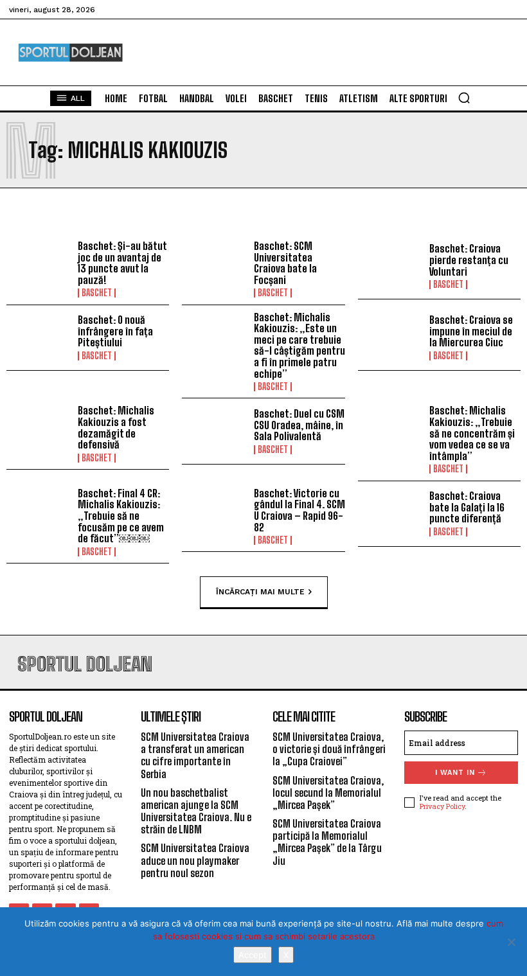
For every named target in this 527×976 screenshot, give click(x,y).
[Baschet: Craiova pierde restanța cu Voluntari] (390, 266)
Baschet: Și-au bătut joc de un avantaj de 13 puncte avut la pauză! (122, 263)
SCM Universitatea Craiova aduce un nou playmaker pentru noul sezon (195, 860)
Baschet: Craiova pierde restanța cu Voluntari (468, 259)
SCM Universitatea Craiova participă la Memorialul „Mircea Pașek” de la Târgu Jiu (327, 842)
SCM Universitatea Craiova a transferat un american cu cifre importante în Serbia (195, 755)
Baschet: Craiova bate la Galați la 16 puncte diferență (467, 507)
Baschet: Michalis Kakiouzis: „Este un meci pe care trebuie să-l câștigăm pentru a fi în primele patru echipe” (299, 345)
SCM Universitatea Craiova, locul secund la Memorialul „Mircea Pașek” (328, 792)
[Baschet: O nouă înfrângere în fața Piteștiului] (38, 338)
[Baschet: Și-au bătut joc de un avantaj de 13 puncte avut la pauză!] (38, 266)
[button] (464, 98)
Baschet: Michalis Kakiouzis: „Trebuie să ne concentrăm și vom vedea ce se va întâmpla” (472, 432)
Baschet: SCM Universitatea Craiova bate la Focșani (285, 263)
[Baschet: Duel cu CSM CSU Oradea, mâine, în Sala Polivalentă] (214, 431)
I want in (455, 772)
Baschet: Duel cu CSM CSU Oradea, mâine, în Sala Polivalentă (299, 424)
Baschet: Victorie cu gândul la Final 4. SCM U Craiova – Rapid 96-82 (299, 510)
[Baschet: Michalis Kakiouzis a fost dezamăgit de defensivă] (38, 431)
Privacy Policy (442, 806)
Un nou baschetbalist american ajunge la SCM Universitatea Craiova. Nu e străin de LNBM (196, 811)
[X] (511, 942)
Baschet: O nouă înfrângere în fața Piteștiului (115, 331)
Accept (252, 955)
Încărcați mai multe (260, 591)
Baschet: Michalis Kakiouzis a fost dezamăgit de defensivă (116, 427)
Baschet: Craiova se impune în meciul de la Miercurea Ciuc (471, 331)
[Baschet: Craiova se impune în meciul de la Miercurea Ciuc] (390, 338)
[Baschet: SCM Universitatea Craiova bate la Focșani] (214, 266)
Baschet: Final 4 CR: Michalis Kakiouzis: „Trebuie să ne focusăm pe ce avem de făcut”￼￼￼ (121, 515)
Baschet (97, 292)
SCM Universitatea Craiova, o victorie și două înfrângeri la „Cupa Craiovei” (329, 749)
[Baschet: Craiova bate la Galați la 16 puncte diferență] (390, 514)
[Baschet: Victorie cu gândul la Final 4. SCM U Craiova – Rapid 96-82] (214, 514)
